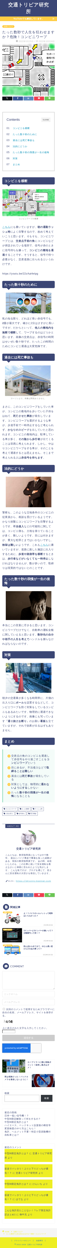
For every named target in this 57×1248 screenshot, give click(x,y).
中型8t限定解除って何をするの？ (23, 1118)
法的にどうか (20, 146)
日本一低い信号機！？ (17, 1115)
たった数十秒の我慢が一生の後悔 (31, 152)
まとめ (16, 164)
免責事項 (39, 1240)
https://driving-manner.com (33, 881)
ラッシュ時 (38, 809)
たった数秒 (25, 809)
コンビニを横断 (21, 128)
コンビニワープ (10, 809)
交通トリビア (8, 26)
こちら (6, 227)
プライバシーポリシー (22, 1240)
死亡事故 (33, 813)
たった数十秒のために (25, 134)
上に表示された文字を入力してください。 (25, 1028)
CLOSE (46, 120)
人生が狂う (9, 813)
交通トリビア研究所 (27, 1173)
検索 (7, 1093)
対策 (15, 158)
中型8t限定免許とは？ (17, 1122)
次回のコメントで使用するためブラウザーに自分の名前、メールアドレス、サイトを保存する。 (28, 1012)
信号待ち (21, 813)
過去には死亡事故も (24, 140)
